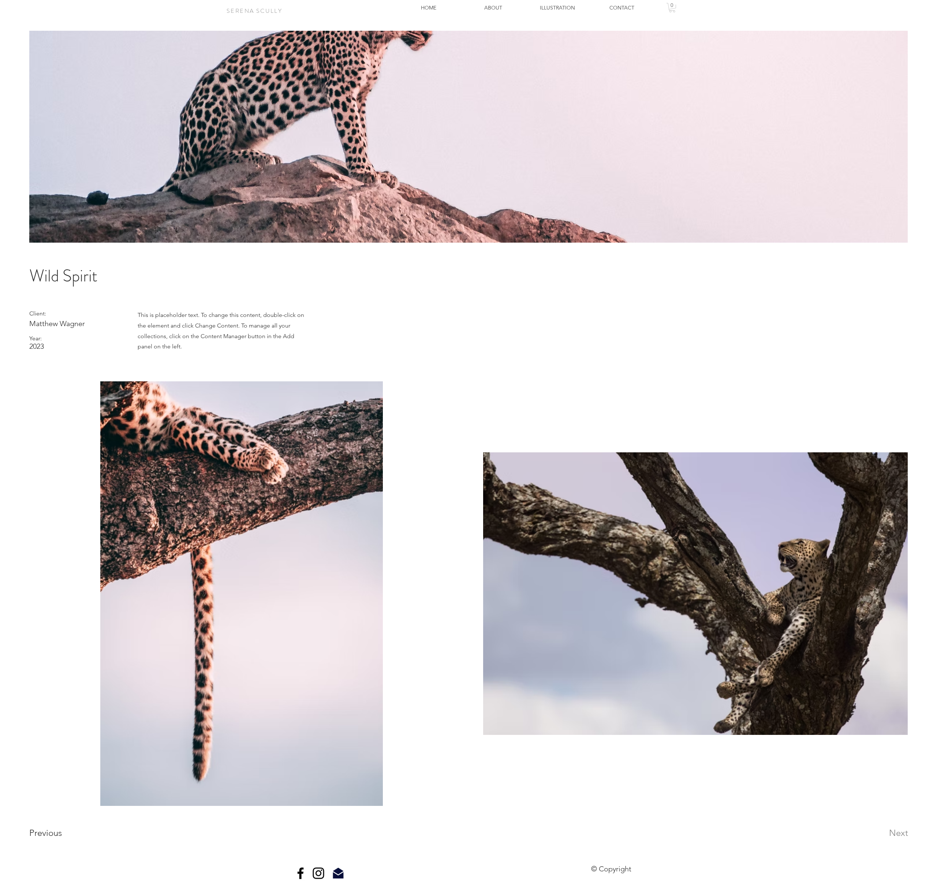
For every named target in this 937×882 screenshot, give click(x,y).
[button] (672, 7)
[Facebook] (300, 873)
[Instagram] (318, 873)
